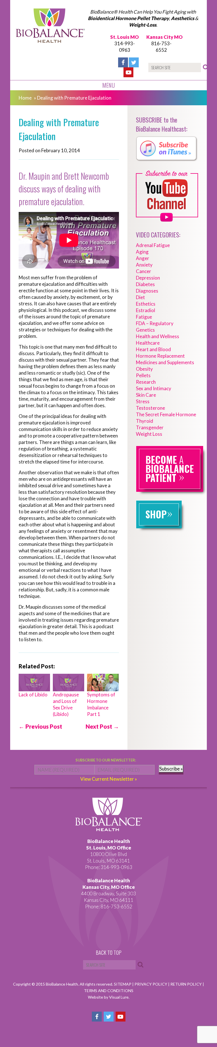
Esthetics (145, 304)
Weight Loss (149, 434)
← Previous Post (40, 726)
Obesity (144, 369)
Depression (148, 278)
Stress (142, 401)
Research (146, 382)
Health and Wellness (157, 336)
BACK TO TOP (108, 952)
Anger (142, 258)
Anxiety (144, 265)
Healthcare (148, 343)
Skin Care (146, 395)
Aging (142, 252)
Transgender (150, 427)
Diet (140, 297)
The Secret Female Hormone (166, 414)
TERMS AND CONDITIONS (108, 990)
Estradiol (145, 310)
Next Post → (102, 726)
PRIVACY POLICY (151, 984)
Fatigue (144, 317)
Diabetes (145, 284)
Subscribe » (171, 769)
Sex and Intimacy (153, 388)
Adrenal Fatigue (153, 245)
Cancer (143, 271)
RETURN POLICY (186, 984)
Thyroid (144, 421)
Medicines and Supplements (165, 362)
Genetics (145, 330)
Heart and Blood (153, 349)
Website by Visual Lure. (108, 997)
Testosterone (150, 408)
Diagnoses (147, 291)
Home (25, 98)
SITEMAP (123, 984)
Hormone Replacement (160, 356)
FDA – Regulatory (154, 323)
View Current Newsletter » (108, 779)
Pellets (143, 375)
